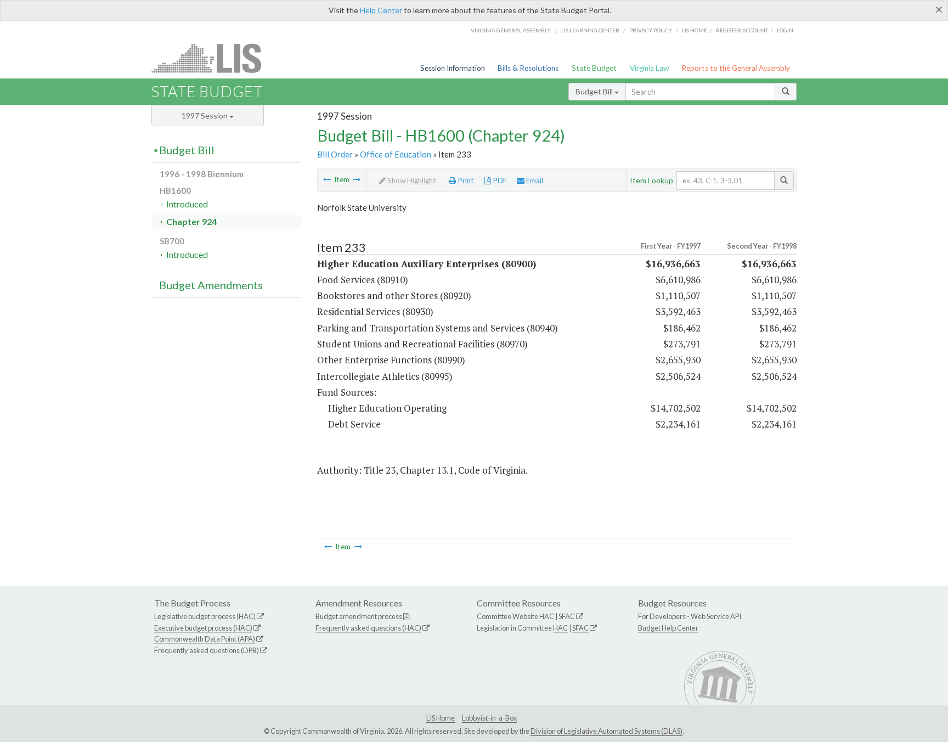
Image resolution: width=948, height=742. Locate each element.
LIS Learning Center (590, 30)
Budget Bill (594, 91)
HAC (546, 616)
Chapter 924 (191, 221)
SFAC (566, 616)
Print (465, 180)
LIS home (694, 30)
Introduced (187, 204)
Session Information (452, 68)
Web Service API (716, 616)
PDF (499, 180)
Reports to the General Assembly (735, 68)
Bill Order (335, 154)
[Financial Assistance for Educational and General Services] (356, 179)
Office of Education (395, 154)
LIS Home (440, 717)
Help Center (381, 10)
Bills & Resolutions (528, 68)
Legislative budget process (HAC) (205, 616)
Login (785, 30)
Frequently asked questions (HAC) (368, 627)
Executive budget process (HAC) (203, 627)
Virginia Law (649, 68)
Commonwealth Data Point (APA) (204, 638)
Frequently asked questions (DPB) (206, 650)
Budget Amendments (211, 284)
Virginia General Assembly (511, 30)
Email (533, 180)
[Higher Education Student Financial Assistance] (327, 179)
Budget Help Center (668, 627)
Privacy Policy (650, 30)
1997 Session (205, 115)
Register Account (742, 30)
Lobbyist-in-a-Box (489, 717)
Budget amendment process (358, 616)
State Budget (594, 68)
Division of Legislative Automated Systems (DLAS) (606, 731)
